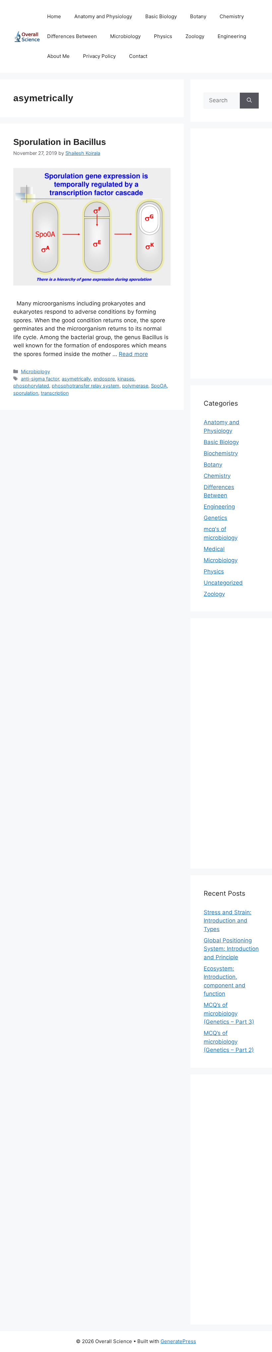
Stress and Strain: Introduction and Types (227, 920)
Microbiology (125, 36)
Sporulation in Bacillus (59, 142)
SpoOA (159, 385)
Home (54, 16)
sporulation (25, 393)
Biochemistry (221, 453)
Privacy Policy (99, 56)
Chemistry (232, 16)
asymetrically (76, 379)
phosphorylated (31, 385)
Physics (163, 36)
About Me (58, 56)
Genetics (215, 518)
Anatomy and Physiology (103, 16)
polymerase (135, 385)
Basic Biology (161, 16)
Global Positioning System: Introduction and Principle (231, 949)
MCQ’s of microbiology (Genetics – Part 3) (229, 1013)
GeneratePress (178, 1341)
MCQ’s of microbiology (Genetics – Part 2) (229, 1041)
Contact (138, 56)
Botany (198, 16)
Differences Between (72, 36)
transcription (55, 393)
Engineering (232, 36)
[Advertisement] (231, 257)
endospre (104, 379)
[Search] (249, 101)
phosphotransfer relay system (85, 385)
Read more (133, 354)
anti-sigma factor (40, 379)
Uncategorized (223, 582)
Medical (214, 549)
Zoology (194, 36)
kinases (125, 379)
